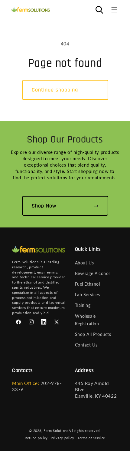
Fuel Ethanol (87, 284)
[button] (114, 9)
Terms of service (91, 438)
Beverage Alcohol (92, 273)
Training (83, 305)
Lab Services (87, 294)
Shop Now (44, 205)
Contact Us (86, 344)
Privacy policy (62, 438)
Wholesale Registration (87, 319)
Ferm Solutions (56, 431)
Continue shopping (55, 89)
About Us (84, 262)
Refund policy (36, 438)
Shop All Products (93, 334)
